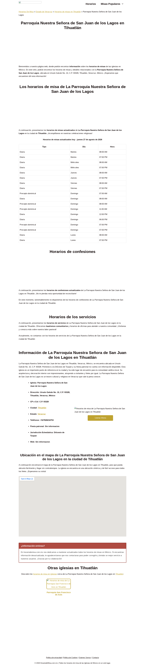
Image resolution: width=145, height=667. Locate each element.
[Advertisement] (72, 48)
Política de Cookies (70, 658)
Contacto (95, 658)
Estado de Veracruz (44, 12)
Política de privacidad (54, 658)
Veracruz (42, 414)
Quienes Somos (85, 658)
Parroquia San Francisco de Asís (59, 593)
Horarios (91, 3)
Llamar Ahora (100, 418)
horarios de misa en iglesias (45, 574)
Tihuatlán (42, 408)
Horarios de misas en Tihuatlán (67, 12)
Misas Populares (110, 3)
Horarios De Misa (26, 12)
